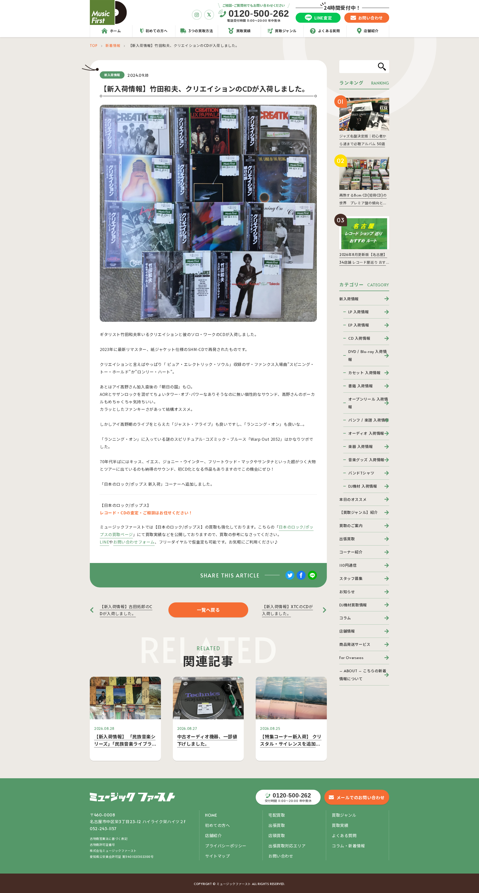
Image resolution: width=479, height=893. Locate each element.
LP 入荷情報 (358, 311)
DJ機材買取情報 (353, 604)
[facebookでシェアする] (301, 578)
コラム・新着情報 (348, 845)
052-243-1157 (103, 828)
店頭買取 (276, 835)
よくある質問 (344, 835)
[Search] (382, 66)
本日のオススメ (352, 499)
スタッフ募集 (351, 578)
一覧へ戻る (208, 610)
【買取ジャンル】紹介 (358, 512)
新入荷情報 (349, 298)
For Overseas (351, 657)
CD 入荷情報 (359, 338)
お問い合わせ (280, 856)
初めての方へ (217, 825)
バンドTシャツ (361, 472)
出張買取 (347, 538)
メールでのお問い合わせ (361, 797)
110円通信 (348, 565)
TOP (94, 45)
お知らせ (347, 591)
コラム (345, 617)
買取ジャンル (344, 815)
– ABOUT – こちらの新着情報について (362, 674)
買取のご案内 (351, 525)
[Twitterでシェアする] (289, 578)
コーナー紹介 (351, 552)
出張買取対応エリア (287, 845)
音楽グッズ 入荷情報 (366, 459)
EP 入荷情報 (358, 325)
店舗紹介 (213, 835)
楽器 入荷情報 (360, 446)
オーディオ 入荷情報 (366, 433)
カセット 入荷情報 (364, 372)
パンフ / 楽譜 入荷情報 (368, 420)
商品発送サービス (354, 644)
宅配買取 (276, 815)
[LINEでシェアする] (312, 578)
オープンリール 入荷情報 (368, 403)
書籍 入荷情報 (360, 385)
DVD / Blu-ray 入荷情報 (367, 355)
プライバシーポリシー (225, 845)
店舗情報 (347, 631)
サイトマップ (217, 856)
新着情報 (113, 45)
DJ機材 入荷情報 (362, 486)
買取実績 (340, 825)
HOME (211, 815)
